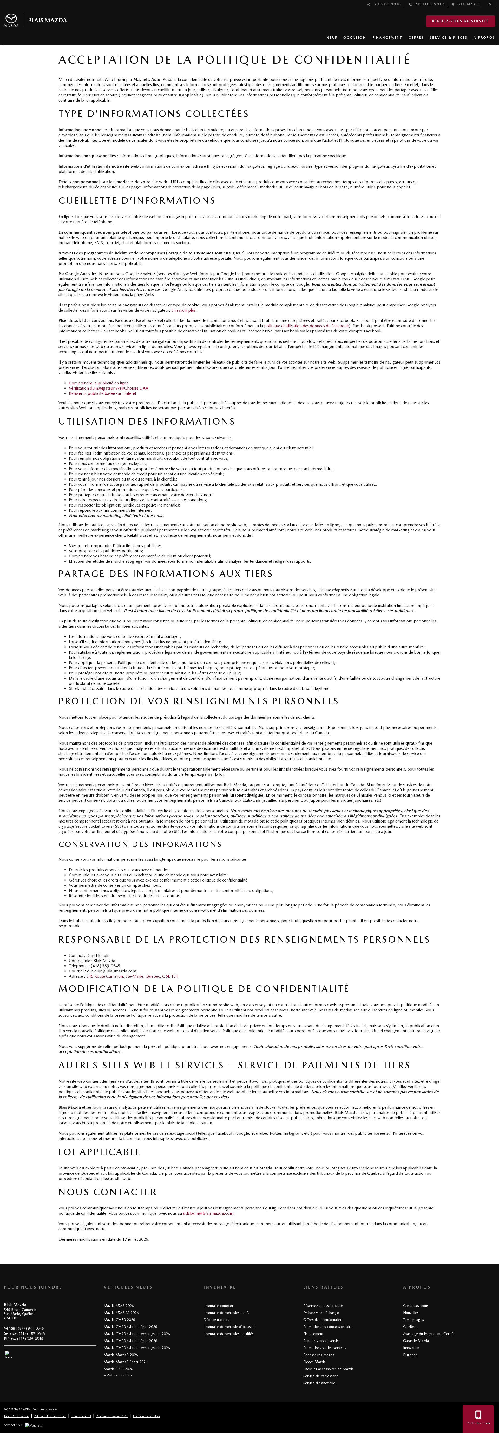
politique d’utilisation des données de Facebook (306, 325)
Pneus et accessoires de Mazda (328, 1369)
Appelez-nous (428, 4)
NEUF (331, 38)
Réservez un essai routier (323, 1306)
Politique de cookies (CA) (112, 1415)
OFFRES (416, 38)
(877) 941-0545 (31, 1328)
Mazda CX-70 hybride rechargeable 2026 (137, 1334)
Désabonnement (81, 1415)
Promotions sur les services (324, 1348)
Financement (313, 1334)
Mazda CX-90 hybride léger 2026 (130, 1341)
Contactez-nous (416, 1306)
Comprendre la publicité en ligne (99, 382)
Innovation (411, 1348)
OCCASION (354, 38)
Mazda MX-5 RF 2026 (121, 1313)
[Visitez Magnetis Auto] (35, 1425)
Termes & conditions (16, 1415)
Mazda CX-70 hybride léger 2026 (130, 1327)
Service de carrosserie (321, 1376)
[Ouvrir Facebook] (8, 1354)
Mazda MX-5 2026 (119, 1306)
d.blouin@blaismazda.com (208, 1213)
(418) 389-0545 (32, 1333)
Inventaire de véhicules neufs (226, 1313)
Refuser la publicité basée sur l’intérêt (102, 393)
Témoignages (413, 1320)
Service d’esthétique (319, 1383)
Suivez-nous (386, 4)
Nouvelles (411, 1313)
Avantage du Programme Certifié (429, 1334)
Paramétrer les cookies (146, 1415)
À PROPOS (484, 38)
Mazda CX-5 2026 (118, 1369)
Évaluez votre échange (321, 1313)
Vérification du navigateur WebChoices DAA (108, 388)
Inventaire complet (218, 1306)
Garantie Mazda (416, 1341)
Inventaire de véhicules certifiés (228, 1334)
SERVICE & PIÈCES (448, 38)
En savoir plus (183, 310)
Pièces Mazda (314, 1362)
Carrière (409, 1327)
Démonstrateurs (216, 1320)
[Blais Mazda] (35, 19)
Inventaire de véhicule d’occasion (229, 1327)
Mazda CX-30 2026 (119, 1320)
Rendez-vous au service (460, 21)
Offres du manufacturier (322, 1320)
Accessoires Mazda (318, 1355)
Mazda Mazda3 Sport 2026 (126, 1362)
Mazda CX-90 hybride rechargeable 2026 (137, 1348)
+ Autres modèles (118, 1375)
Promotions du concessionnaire (327, 1327)
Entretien (410, 1355)
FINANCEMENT (387, 38)
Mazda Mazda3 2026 (121, 1355)
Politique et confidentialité (50, 1415)
